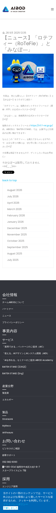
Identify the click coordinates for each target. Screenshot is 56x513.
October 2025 (15, 241)
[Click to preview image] (28, 71)
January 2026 (15, 222)
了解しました (10, 508)
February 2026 (16, 215)
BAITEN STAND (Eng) (13, 373)
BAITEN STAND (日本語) (14, 366)
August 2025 (14, 253)
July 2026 (13, 196)
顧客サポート (8, 455)
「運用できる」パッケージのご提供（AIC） (23, 346)
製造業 (5, 392)
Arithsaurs (7, 432)
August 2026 (14, 190)
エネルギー (7, 399)
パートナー (7, 308)
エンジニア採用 (10, 486)
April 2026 (13, 203)
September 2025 (17, 247)
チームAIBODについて (13, 302)
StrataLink (7, 419)
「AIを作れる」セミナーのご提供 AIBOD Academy (27, 360)
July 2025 (13, 260)
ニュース (6, 315)
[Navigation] (52, 9)
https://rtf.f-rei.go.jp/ (42, 125)
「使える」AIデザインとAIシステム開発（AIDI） (25, 353)
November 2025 (17, 234)
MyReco (6, 425)
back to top (9, 180)
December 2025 (17, 228)
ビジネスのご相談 (11, 448)
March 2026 (14, 209)
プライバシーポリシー (13, 322)
